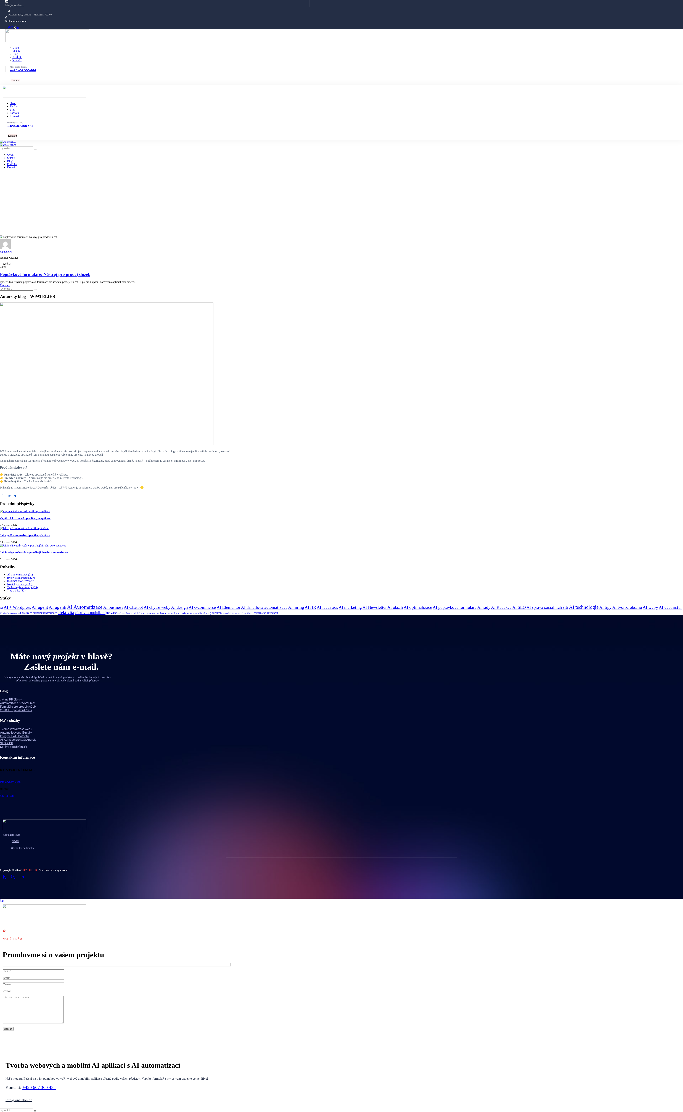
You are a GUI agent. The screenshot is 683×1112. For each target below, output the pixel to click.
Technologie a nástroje (22, 587)
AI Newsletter (374, 607)
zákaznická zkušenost (266, 612)
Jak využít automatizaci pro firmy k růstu (25, 535)
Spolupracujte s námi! (16, 21)
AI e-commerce (202, 607)
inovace (111, 613)
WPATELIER (29, 870)
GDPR (15, 841)
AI (1, 607)
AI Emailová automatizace (264, 607)
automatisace (13, 613)
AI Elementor (228, 607)
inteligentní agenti (124, 613)
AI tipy (605, 607)
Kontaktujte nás (11, 834)
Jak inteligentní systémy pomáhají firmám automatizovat (34, 552)
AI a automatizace (20, 574)
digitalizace (25, 612)
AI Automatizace (84, 607)
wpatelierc (6, 251)
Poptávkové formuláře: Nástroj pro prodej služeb (45, 274)
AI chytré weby (157, 607)
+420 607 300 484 (23, 70)
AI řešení (3, 613)
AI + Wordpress (17, 607)
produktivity (228, 613)
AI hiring (296, 607)
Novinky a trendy (20, 584)
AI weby (650, 607)
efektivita (66, 612)
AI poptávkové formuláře (454, 607)
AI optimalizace (418, 607)
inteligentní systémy (144, 613)
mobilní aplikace (187, 613)
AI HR (310, 607)
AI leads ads (327, 607)
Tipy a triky (16, 590)
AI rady (483, 607)
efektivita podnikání (90, 613)
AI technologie (584, 607)
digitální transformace (45, 612)
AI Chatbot (133, 607)
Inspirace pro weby (21, 580)
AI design (179, 607)
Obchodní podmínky (22, 847)
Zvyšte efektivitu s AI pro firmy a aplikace (25, 518)
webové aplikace (243, 613)
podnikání (216, 613)
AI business (113, 607)
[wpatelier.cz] (8, 141)
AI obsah (395, 607)
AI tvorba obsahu (627, 607)
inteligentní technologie (167, 613)
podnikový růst (201, 613)
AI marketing (350, 607)
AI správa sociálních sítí (547, 607)
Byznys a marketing (21, 577)
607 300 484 (7, 796)
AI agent (40, 607)
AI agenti (57, 607)
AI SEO (519, 607)
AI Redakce (501, 607)
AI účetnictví (670, 607)
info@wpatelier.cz (14, 5)
